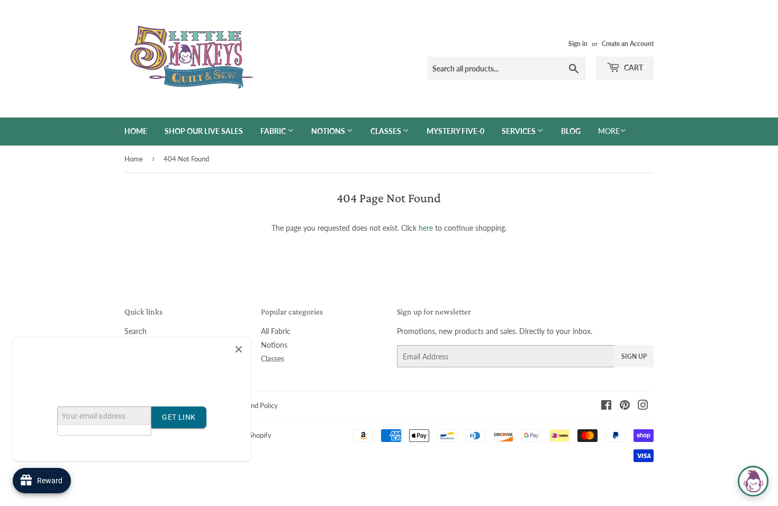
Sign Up (634, 356)
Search (135, 331)
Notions (329, 130)
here (426, 227)
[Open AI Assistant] (753, 481)
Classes (386, 130)
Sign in (577, 44)
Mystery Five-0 (455, 130)
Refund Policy (257, 405)
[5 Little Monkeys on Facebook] (606, 406)
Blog (571, 130)
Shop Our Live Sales (204, 130)
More (609, 130)
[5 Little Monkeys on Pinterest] (624, 406)
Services (519, 130)
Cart (632, 67)
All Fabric (276, 331)
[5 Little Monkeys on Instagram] (643, 406)
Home (135, 130)
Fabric (273, 130)
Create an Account (628, 44)
